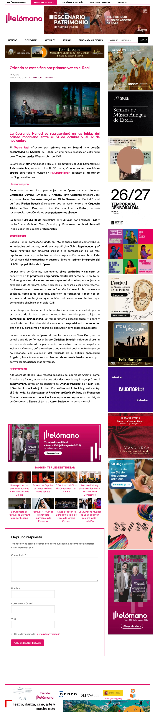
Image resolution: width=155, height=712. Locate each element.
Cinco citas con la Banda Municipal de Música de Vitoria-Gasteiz (66, 516)
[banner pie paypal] (77, 706)
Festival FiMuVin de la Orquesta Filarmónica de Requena (43, 516)
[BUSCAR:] (123, 40)
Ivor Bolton (35, 77)
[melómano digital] (130, 68)
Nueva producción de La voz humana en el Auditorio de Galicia (19, 490)
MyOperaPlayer (59, 172)
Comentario (18, 555)
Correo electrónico (22, 603)
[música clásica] (130, 481)
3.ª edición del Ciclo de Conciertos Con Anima (66, 488)
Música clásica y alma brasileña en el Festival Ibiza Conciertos (90, 490)
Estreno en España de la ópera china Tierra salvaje (43, 488)
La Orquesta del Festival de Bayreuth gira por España (20, 514)
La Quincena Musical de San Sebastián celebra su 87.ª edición (90, 516)
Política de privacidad (47, 633)
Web (13, 618)
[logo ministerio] (113, 693)
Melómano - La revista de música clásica (24, 18)
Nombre (16, 588)
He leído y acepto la (37, 633)
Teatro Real (49, 77)
